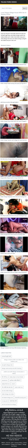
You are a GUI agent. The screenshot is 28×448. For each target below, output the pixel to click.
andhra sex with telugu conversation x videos (14, 372)
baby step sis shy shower (16, 377)
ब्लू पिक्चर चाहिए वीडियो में (15, 380)
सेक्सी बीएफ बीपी (13, 401)
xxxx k (13, 384)
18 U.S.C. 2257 (9, 442)
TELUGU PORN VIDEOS (9, 2)
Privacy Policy (18, 442)
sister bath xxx (19, 387)
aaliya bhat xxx (6, 384)
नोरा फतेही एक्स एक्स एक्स (7, 387)
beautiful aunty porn (20, 397)
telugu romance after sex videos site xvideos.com (14, 360)
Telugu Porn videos (16, 444)
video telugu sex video (8, 394)
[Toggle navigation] (25, 2)
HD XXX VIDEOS (14, 435)
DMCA (3, 442)
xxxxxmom (5, 380)
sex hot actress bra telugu (9, 404)
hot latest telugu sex (7, 397)
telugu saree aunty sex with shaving (11, 368)
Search (25, 8)
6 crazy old (5, 401)
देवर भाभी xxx (5, 377)
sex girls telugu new (7, 365)
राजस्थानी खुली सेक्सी (6, 356)
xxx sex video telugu (7, 390)
